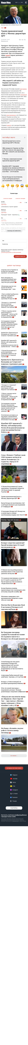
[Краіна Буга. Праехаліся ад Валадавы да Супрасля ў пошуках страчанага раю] (14, 334)
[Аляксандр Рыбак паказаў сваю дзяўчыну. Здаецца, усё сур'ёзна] (14, 676)
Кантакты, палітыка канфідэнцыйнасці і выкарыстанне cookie (14, 815)
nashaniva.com (15, 821)
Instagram (15, 790)
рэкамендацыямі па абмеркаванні (11, 252)
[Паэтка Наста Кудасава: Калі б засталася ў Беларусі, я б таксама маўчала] (14, 616)
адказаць (3, 204)
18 (24, 683)
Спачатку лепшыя (20, 198)
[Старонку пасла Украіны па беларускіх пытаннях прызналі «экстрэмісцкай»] (14, 272)
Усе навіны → (14, 755)
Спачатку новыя (7, 198)
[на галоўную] (5, 3)
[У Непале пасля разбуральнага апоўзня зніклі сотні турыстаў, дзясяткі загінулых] (14, 571)
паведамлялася (11, 115)
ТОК (14, 786)
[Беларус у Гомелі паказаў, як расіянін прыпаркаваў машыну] (14, 682)
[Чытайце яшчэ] (25, 138)
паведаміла (23, 89)
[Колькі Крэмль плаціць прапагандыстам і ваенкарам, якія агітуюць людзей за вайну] (14, 590)
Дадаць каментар (20, 256)
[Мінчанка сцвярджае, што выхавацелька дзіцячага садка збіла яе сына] (14, 598)
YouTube (15, 778)
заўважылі (23, 94)
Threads (14, 801)
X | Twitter (15, 793)
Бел (16, 2)
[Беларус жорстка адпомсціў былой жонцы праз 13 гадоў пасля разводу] (14, 554)
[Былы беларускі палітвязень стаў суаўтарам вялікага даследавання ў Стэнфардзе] (14, 505)
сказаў (7, 55)
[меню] (26, 2)
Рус (25, 39)
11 (20, 591)
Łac (22, 39)
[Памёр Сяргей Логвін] (14, 529)
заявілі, (9, 125)
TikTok (14, 782)
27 (14, 583)
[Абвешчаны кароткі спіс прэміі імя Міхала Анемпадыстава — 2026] (14, 288)
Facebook (14, 797)
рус (22, 2)
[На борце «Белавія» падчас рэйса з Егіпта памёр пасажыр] (14, 739)
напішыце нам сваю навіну (14, 768)
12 (17, 346)
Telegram (14, 775)
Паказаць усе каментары (14, 230)
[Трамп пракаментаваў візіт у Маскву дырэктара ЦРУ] (14, 497)
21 (26, 638)
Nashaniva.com (4, 41)
